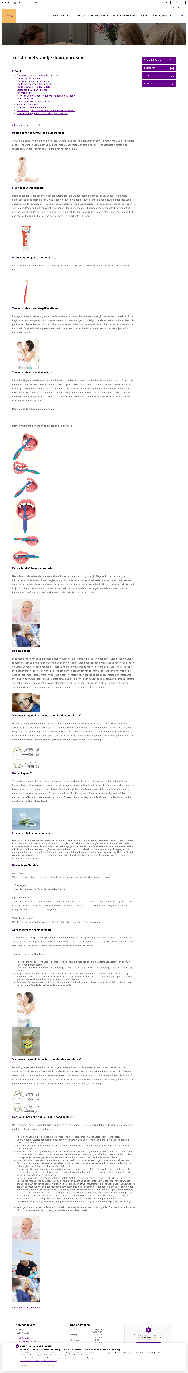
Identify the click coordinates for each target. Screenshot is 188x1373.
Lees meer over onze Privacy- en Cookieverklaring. (38, 1361)
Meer (172, 16)
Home (55, 16)
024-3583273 (25, 1338)
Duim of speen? (25, 98)
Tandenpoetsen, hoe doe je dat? (33, 87)
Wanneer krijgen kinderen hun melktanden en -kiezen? (46, 95)
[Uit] (16, 3)
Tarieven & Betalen (99, 16)
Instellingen (26, 1366)
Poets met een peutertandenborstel (35, 81)
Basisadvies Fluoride (27, 104)
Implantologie (160, 16)
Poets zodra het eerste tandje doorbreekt (38, 75)
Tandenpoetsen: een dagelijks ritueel (36, 84)
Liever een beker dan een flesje (33, 101)
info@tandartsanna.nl (31, 1341)
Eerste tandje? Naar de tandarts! (34, 90)
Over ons (65, 16)
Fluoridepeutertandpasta (30, 78)
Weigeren (39, 1366)
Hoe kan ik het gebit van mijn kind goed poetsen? (42, 113)
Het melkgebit (24, 93)
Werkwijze (80, 16)
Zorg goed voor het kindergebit (33, 107)
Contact (144, 16)
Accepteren (52, 1366)
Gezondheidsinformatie (124, 16)
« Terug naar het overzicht (26, 125)
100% (36, 3)
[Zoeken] (182, 15)
